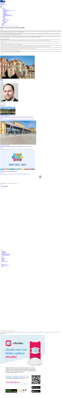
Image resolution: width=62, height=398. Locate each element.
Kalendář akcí (4, 12)
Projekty (4, 18)
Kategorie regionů (5, 11)
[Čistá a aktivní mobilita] (18, 184)
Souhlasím (4, 333)
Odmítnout (2, 333)
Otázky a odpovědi (4, 252)
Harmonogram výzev (4, 257)
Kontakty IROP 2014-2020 (6, 19)
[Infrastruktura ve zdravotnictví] (12, 184)
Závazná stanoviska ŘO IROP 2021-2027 (8, 15)
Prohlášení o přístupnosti (4, 264)
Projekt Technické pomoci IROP (5, 255)
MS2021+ (3, 23)
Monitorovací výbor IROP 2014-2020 (6, 254)
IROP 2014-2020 (4, 16)
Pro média (3, 20)
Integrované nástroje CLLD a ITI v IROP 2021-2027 (9, 10)
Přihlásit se (1, 6)
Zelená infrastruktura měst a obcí (6, 115)
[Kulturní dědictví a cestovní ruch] (14, 184)
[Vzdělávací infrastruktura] (9, 184)
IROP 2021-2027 (4, 8)
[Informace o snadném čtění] (31, 329)
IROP (1, 80)
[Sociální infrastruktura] (10, 184)
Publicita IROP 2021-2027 (6, 14)
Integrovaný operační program (5, 261)
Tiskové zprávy (5, 21)
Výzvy (4, 17)
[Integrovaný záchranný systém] (3, 184)
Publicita (1, 115)
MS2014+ (3, 260)
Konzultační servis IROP (4, 186)
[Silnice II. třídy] (7, 184)
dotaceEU (3, 258)
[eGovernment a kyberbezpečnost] (1, 184)
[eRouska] (22, 397)
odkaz (41, 332)
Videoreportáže (5, 22)
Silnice (2, 80)
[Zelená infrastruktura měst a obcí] (5, 184)
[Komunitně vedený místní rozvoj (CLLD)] (16, 184)
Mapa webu (3, 266)
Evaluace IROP (3, 253)
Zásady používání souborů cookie (5, 265)
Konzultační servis (5, 13)
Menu (1, 7)
